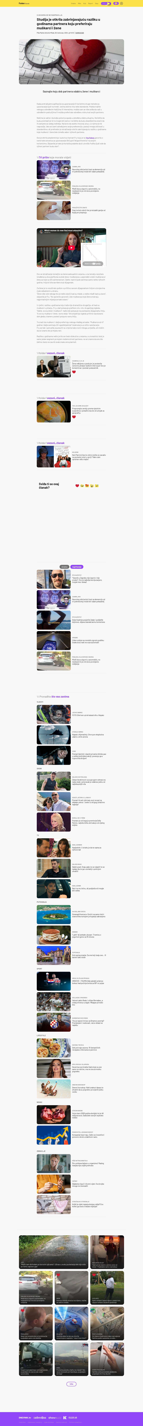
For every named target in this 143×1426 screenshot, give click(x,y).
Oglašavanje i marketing (35, 1422)
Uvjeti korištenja (49, 1422)
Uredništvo (22, 1422)
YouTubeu (90, 138)
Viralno (73, 3)
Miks (79, 3)
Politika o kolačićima (75, 1422)
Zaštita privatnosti (61, 1422)
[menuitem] (122, 3)
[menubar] (122, 3)
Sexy (96, 3)
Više (71, 1384)
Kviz (84, 3)
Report (90, 3)
